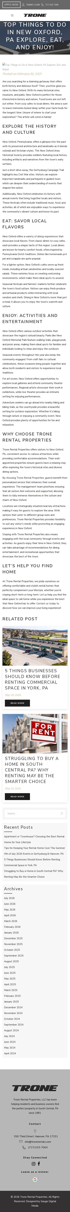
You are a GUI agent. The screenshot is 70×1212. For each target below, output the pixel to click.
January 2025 (11, 1001)
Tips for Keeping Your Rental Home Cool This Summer (34, 848)
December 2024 (13, 1007)
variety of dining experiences (42, 236)
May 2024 (9, 1047)
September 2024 (13, 1024)
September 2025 (13, 955)
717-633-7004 (51, 5)
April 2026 (10, 915)
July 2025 (9, 967)
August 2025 (11, 961)
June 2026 (9, 904)
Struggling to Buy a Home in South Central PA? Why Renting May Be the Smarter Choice (32, 770)
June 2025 (9, 973)
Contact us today (46, 603)
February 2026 (12, 927)
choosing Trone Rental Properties (25, 477)
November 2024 (13, 1013)
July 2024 (9, 1036)
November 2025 (13, 944)
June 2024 (9, 1042)
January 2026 (11, 932)
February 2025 (12, 996)
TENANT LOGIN (33, 5)
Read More (17, 703)
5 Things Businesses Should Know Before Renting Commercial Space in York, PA (32, 679)
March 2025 (10, 990)
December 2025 (13, 938)
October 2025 (12, 950)
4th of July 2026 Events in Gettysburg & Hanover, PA (34, 853)
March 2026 (10, 921)
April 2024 (10, 1053)
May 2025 (9, 978)
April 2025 (10, 984)
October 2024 (12, 1019)
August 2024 (11, 1030)
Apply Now (11, 4)
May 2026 (9, 909)
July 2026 (9, 898)
